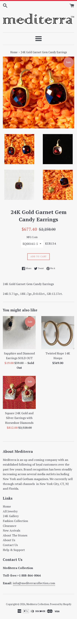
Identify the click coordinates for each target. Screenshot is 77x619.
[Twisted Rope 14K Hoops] (57, 332)
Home (7, 506)
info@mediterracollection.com (34, 583)
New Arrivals (11, 530)
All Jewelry (10, 511)
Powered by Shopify (60, 604)
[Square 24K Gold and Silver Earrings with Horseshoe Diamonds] (19, 392)
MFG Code (32, 237)
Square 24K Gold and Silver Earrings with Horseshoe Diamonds (19, 418)
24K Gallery (11, 516)
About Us (9, 540)
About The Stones (15, 535)
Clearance (9, 526)
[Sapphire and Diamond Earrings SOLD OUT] (19, 332)
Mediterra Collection (37, 604)
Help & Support (14, 550)
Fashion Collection (15, 521)
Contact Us (10, 545)
